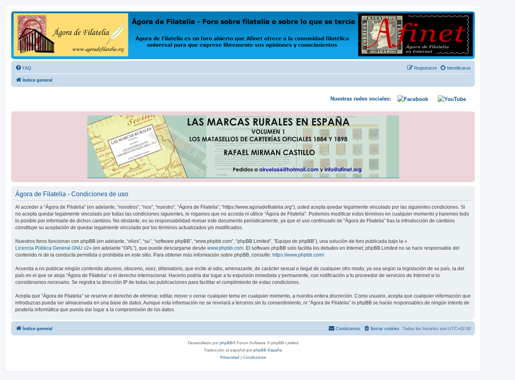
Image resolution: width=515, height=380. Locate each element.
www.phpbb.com (225, 248)
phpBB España (267, 350)
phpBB (226, 343)
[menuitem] (23, 68)
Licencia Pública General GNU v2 (52, 248)
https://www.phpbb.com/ (298, 255)
